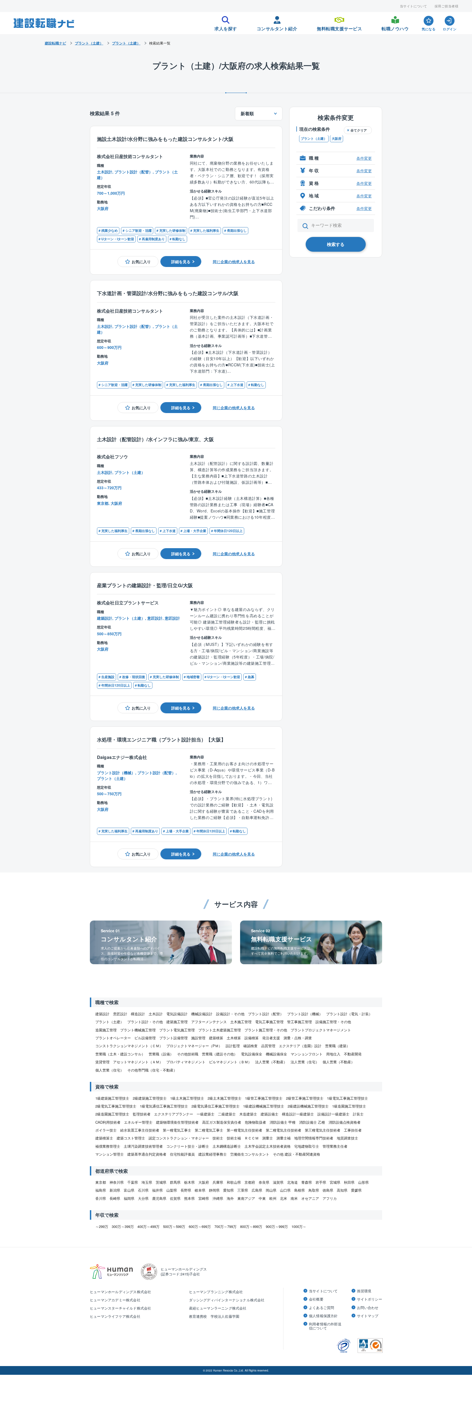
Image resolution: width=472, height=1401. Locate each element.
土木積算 (234, 1037)
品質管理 (268, 1045)
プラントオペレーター (113, 1037)
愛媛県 (356, 1190)
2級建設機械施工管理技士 (308, 1106)
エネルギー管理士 (138, 1122)
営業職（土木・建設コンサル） (120, 1053)
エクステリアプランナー (173, 1114)
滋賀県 (278, 1182)
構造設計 (138, 1013)
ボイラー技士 (106, 1130)
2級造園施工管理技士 (112, 1114)
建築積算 (216, 1037)
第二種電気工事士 (209, 1130)
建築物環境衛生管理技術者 (177, 1122)
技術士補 (234, 1138)
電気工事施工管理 (269, 1021)
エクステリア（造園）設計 (300, 1045)
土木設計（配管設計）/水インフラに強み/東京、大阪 (155, 439)
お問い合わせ (368, 1307)
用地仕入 (333, 1053)
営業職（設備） (161, 1053)
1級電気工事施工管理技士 (347, 1098)
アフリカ (330, 1198)
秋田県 (349, 1182)
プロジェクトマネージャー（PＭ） (194, 1045)
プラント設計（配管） (266, 1013)
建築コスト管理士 (131, 1138)
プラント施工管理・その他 (265, 1029)
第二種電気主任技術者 (283, 1130)
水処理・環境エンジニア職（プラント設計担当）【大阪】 (161, 739)
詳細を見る (180, 261)
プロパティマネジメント (185, 1061)
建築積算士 (104, 1138)
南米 (294, 1198)
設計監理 (233, 1045)
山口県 (285, 1190)
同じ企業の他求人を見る (234, 261)
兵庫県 (218, 1182)
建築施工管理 (177, 1021)
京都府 (249, 1182)
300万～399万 (123, 1226)
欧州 (272, 1198)
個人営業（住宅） (109, 1070)
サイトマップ (368, 1316)
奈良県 (264, 1182)
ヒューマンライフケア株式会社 (115, 1316)
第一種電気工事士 (177, 1130)
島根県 (299, 1190)
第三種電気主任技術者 (322, 1130)
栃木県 (189, 1182)
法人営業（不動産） (271, 1061)
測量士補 (283, 1138)
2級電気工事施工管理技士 (115, 1106)
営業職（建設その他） (219, 1053)
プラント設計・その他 (145, 1021)
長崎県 (115, 1198)
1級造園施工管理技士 (349, 1106)
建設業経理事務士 (212, 1154)
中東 (262, 1198)
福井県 (157, 1190)
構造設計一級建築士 (298, 1114)
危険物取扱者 (255, 1122)
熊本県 (189, 1198)
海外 (230, 1198)
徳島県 (328, 1190)
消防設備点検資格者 (345, 1122)
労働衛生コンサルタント (249, 1154)
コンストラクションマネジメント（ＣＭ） (129, 1045)
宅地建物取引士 (306, 1146)
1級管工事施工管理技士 (263, 1098)
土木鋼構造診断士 (227, 1146)
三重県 (242, 1190)
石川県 (143, 1190)
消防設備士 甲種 (283, 1122)
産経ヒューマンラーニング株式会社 (218, 1308)
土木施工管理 (241, 1021)
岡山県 (271, 1190)
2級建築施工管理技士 (150, 1098)
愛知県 (228, 1190)
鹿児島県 (159, 1198)
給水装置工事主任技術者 (139, 1130)
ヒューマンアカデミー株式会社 (115, 1299)
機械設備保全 (276, 1053)
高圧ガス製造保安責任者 (221, 1122)
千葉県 (132, 1182)
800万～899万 (251, 1226)
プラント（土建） (314, 138)
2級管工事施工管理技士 (304, 1098)
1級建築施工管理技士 (112, 1098)
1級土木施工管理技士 (187, 1098)
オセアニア (310, 1198)
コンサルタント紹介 (277, 27)
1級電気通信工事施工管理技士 (164, 1106)
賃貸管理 (102, 1061)
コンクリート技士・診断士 (187, 1146)
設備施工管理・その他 (333, 1021)
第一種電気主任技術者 (244, 1130)
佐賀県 (175, 1198)
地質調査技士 (347, 1138)
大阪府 (336, 138)
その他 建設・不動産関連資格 (296, 1154)
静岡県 (214, 1190)
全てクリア (358, 130)
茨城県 (161, 1182)
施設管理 (198, 1037)
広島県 (257, 1190)
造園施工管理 (106, 1029)
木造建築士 (248, 1114)
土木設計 (156, 1013)
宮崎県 (203, 1198)
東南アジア (246, 1198)
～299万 (101, 1226)
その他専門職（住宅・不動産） (152, 1070)
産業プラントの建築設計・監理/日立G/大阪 (145, 585)
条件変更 (364, 158)
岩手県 (320, 1182)
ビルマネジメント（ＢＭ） (230, 1061)
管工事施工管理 (299, 1021)
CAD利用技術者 (107, 1122)
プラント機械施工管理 (138, 1029)
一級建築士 (205, 1114)
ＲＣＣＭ (251, 1138)
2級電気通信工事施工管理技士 (215, 1106)
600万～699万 (200, 1226)
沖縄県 (218, 1198)
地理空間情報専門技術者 (313, 1138)
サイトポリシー (369, 1299)
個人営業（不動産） (339, 1061)
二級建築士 (227, 1114)
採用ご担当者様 (447, 6)
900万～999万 (277, 1226)
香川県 (100, 1198)
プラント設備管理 (173, 1037)
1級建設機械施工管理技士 (263, 1106)
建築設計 (102, 1013)
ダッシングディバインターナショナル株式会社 (227, 1299)
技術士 (218, 1138)
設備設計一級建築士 (333, 1114)
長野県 (186, 1190)
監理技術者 (142, 1114)
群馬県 (175, 1182)
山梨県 (171, 1190)
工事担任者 (353, 1130)
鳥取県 (313, 1190)
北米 (283, 1198)
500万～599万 (174, 1226)
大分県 (143, 1198)
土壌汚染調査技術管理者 (143, 1146)
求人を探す (225, 27)
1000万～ (298, 1226)
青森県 (306, 1182)
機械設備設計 (202, 1013)
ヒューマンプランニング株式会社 (216, 1291)
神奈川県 (117, 1182)
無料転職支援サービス (339, 27)
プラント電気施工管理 (177, 1029)
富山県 (129, 1190)
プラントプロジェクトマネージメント (321, 1029)
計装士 (358, 1114)
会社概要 (316, 1299)
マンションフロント (307, 1053)
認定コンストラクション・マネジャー (179, 1138)
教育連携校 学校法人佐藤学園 (214, 1316)
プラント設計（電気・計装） (349, 1013)
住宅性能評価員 (182, 1154)
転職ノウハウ (395, 27)
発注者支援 (271, 1037)
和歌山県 (234, 1182)
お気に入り (141, 261)
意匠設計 (120, 1013)
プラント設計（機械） (305, 1013)
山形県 (363, 1182)
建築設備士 (269, 1114)
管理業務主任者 (335, 1146)
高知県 (342, 1190)
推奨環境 (364, 1291)
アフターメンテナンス (209, 1021)
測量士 (267, 1138)
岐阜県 (200, 1190)
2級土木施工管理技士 (224, 1098)
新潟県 (115, 1190)
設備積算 (251, 1037)
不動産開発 (353, 1053)
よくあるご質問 (321, 1307)
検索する (335, 244)
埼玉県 (146, 1182)
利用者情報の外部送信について (325, 1326)
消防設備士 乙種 (312, 1122)
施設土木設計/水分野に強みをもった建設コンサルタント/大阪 (165, 138)
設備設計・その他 (230, 1013)
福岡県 (129, 1198)
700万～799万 (225, 1226)
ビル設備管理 (145, 1037)
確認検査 (250, 1045)
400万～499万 (148, 1226)
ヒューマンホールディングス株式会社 (120, 1291)
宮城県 (335, 1182)
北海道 (292, 1182)
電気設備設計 (177, 1013)
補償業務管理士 (107, 1146)
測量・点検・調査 (298, 1037)
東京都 (100, 1182)
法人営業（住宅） (305, 1061)
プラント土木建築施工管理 (219, 1029)
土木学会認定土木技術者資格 (267, 1146)
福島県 (100, 1190)
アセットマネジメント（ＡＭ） (138, 1061)
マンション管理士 (109, 1154)
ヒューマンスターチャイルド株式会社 (120, 1308)
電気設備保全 (251, 1053)
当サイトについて (413, 6)
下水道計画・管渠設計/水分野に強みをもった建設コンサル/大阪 (168, 293)
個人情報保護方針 (323, 1316)
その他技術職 (187, 1053)
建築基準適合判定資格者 (146, 1154)
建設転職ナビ (55, 43)
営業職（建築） (337, 1045)
